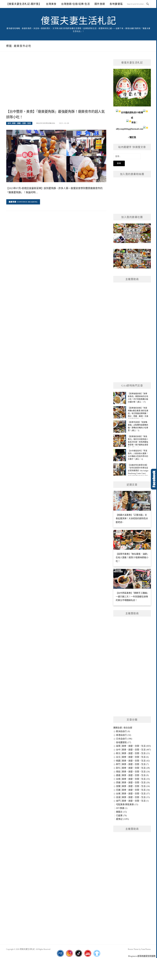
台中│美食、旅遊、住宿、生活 (19, 123)
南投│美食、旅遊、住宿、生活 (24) (133, 771)
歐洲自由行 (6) (123, 731)
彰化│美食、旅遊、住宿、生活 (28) (133, 768)
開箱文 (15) (121, 812)
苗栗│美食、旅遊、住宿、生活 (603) (133, 746)
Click (154, 479)
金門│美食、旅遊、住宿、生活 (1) (132, 801)
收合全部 (128, 728)
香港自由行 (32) (123, 735)
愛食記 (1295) (122, 819)
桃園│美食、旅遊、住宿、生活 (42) (133, 761)
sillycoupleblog (45, 123)
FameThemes (146, 949)
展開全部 (117, 728)
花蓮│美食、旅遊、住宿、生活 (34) (133, 790)
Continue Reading (27, 202)
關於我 (133, 137)
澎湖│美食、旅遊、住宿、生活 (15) (133, 797)
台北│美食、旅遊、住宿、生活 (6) (132, 757)
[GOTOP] (96, 953)
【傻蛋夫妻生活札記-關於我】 (23, 4)
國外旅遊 (99, 4)
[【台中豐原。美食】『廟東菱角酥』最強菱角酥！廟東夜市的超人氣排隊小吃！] (56, 156)
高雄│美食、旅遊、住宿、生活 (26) (133, 782)
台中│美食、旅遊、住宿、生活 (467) (133, 749)
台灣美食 (51, 4)
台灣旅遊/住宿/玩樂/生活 (75, 4)
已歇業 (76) (121, 815)
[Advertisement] (56, 83)
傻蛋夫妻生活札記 (78, 21)
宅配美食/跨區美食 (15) (127, 804)
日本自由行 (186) (124, 739)
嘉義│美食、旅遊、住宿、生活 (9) (132, 775)
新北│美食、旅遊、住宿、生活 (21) (133, 753)
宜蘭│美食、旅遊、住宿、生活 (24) (133, 786)
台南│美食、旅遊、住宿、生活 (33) (133, 779)
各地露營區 (116, 4)
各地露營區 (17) (123, 742)
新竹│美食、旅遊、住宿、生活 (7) (132, 764)
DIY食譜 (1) (121, 808)
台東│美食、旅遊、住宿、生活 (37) (133, 793)
